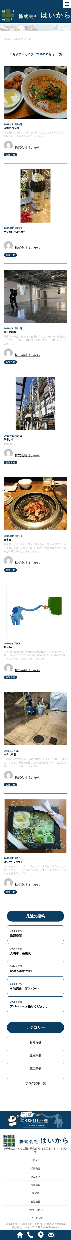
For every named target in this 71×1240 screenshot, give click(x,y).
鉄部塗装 (16, 935)
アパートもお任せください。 (29, 1006)
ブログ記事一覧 (35, 1083)
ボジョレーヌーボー (14, 231)
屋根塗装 (35, 1055)
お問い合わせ (35, 1209)
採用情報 (35, 1185)
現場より (8, 439)
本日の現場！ (11, 332)
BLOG (35, 1193)
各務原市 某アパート (25, 988)
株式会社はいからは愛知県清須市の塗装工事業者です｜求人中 (35, 1150)
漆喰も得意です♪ (21, 971)
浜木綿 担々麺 (11, 128)
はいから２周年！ (13, 861)
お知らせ (10, 154)
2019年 (19, 39)
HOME (35, 1160)
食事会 (7, 539)
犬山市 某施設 (20, 953)
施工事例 (35, 1068)
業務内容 (35, 1168)
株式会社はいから (27, 147)
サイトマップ (35, 1218)
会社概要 (35, 1201)
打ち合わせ (10, 647)
